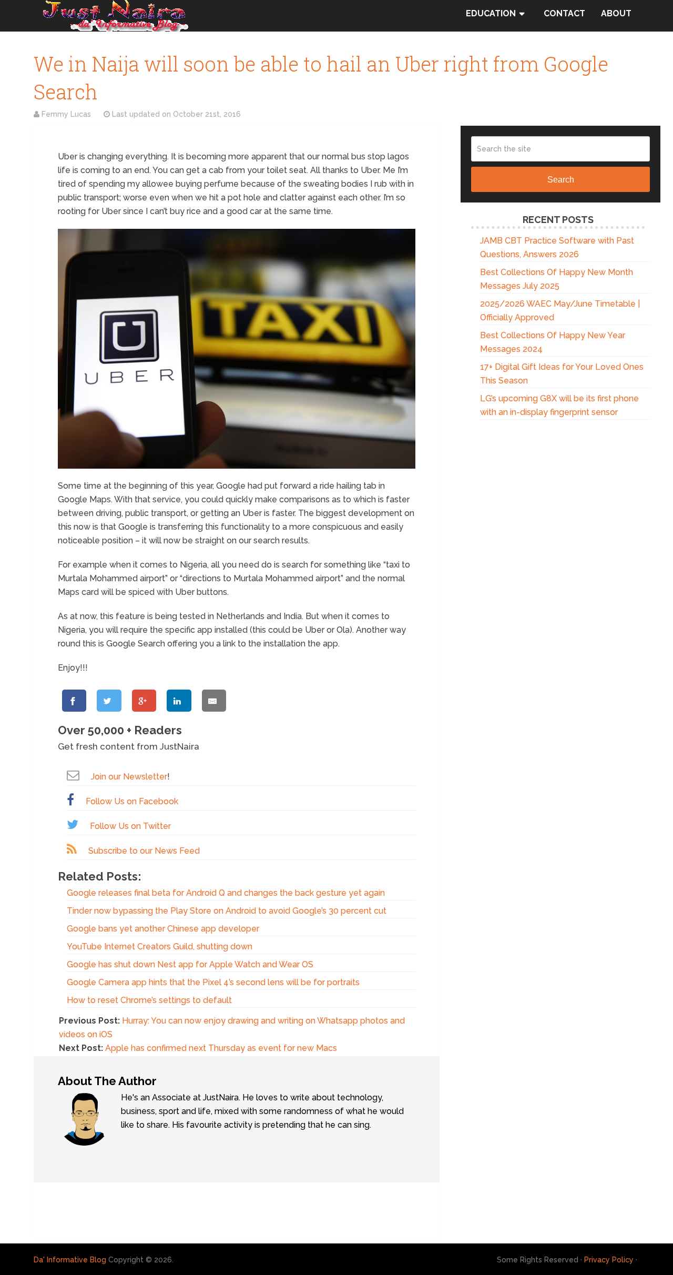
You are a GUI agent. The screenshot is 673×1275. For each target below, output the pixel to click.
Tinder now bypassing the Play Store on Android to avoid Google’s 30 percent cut (226, 911)
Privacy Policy (609, 1260)
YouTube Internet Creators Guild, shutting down (159, 947)
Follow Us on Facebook (132, 801)
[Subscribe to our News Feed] (72, 849)
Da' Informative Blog (70, 1260)
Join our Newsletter (129, 777)
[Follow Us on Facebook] (70, 799)
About (616, 13)
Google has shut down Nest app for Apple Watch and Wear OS (190, 964)
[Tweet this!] (109, 701)
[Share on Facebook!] (74, 701)
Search (560, 179)
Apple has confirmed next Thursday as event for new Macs (221, 1048)
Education (491, 13)
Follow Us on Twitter (130, 826)
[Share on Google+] (144, 701)
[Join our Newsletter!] (73, 775)
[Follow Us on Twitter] (72, 824)
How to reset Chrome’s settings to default (149, 1000)
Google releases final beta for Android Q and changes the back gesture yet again (226, 893)
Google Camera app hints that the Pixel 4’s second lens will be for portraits (213, 982)
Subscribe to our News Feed (144, 851)
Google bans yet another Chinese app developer (163, 929)
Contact (564, 13)
